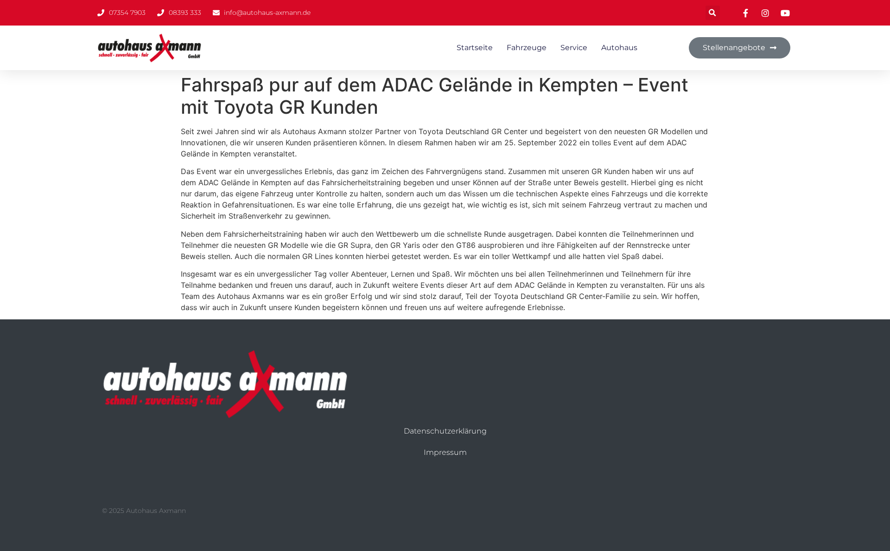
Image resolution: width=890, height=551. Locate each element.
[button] (713, 13)
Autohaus (619, 47)
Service (573, 47)
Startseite (475, 47)
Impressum (445, 452)
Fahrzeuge (527, 47)
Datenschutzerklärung (445, 431)
